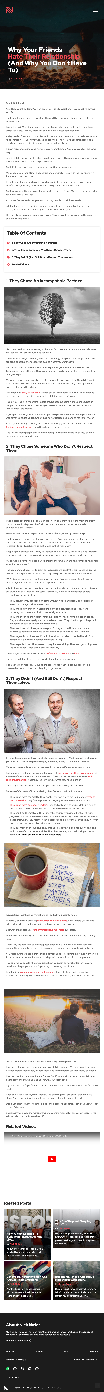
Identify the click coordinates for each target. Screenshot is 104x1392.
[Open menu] (95, 10)
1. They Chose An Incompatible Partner (34, 242)
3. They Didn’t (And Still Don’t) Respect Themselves (42, 257)
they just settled (31, 392)
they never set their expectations (76, 772)
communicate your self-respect (37, 972)
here (76, 653)
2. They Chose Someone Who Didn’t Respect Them (41, 250)
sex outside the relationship (52, 920)
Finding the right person (19, 426)
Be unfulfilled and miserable (49, 929)
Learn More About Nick (17, 1340)
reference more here (57, 653)
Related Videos (20, 264)
